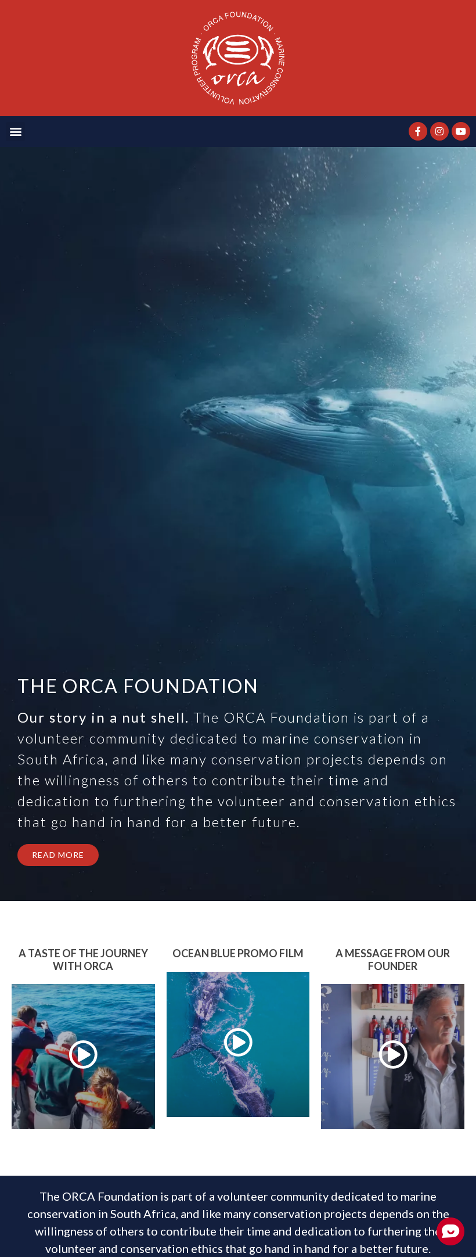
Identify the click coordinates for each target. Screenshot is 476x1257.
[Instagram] (439, 131)
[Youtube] (461, 131)
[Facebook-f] (418, 131)
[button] (15, 131)
